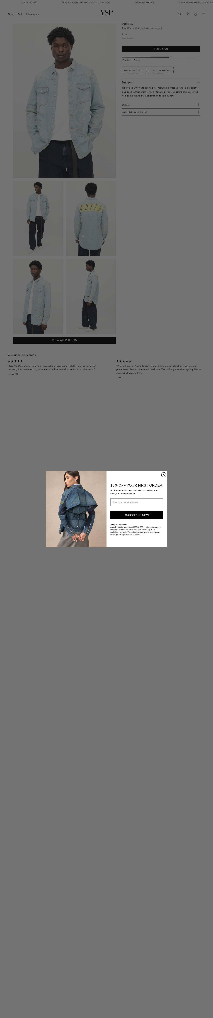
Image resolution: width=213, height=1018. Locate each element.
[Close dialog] (163, 474)
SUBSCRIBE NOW (137, 515)
